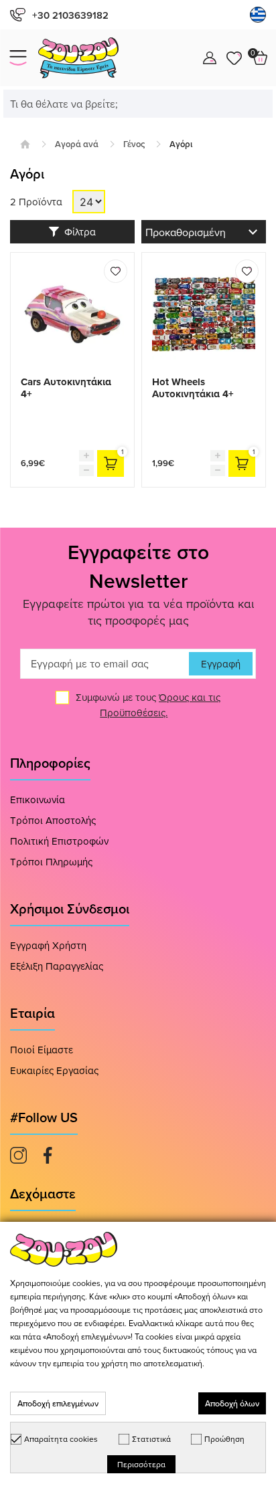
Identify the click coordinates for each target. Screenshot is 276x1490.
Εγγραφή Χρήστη (48, 945)
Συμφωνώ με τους (148, 705)
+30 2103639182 (70, 15)
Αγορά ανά (76, 144)
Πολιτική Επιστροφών (59, 841)
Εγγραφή (220, 664)
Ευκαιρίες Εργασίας (54, 1070)
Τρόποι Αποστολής (53, 820)
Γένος (134, 144)
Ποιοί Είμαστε (41, 1050)
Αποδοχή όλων (232, 1403)
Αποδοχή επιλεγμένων (57, 1403)
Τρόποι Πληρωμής (51, 862)
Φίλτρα (77, 232)
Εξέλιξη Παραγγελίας (56, 966)
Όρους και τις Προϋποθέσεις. (160, 705)
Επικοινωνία (37, 799)
